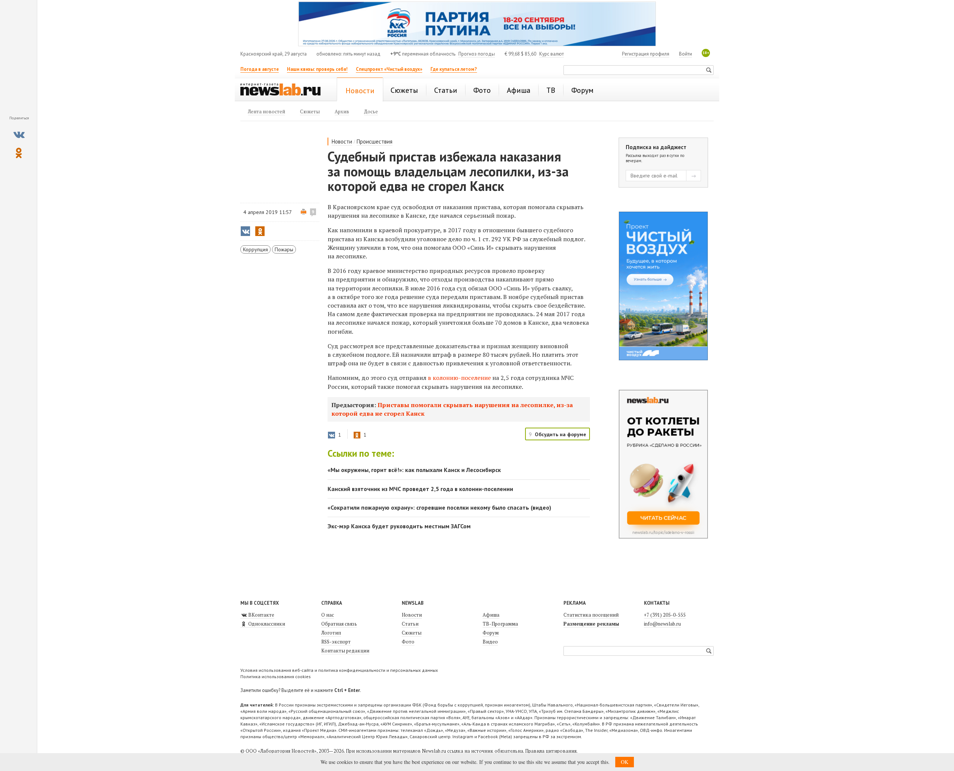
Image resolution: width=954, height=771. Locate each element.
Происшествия (374, 141)
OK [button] (624, 761)
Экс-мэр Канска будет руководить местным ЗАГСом (399, 526)
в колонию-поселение (459, 378)
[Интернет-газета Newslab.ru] (284, 90)
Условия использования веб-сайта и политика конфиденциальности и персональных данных (339, 670)
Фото (408, 641)
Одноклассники (266, 623)
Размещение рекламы (591, 623)
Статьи (410, 623)
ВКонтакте (260, 614)
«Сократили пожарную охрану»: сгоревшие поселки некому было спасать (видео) (439, 507)
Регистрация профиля (645, 54)
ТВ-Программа (500, 623)
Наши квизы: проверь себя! (317, 69)
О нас (327, 614)
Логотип (331, 632)
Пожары (284, 249)
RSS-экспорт (336, 641)
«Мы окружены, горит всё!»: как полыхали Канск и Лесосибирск (414, 469)
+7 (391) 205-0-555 (665, 614)
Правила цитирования (550, 751)
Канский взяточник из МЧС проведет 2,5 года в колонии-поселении (420, 489)
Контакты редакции (345, 650)
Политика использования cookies (275, 676)
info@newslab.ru (662, 623)
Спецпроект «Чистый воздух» (389, 69)
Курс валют (551, 54)
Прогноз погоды (476, 54)
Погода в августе (259, 69)
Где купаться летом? (453, 69)
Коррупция (255, 249)
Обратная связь (339, 623)
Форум (491, 632)
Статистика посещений (591, 614)
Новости (342, 141)
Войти (685, 54)
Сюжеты (411, 632)
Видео (490, 641)
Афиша (491, 614)
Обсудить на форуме (560, 434)
